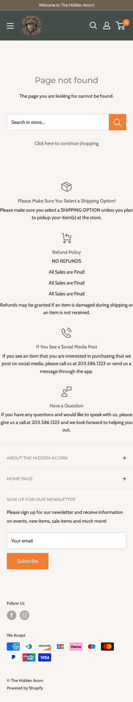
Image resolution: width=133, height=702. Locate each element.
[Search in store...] (117, 122)
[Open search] (93, 25)
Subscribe (27, 561)
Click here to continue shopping (66, 143)
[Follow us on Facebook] (11, 615)
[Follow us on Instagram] (24, 615)
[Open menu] (10, 26)
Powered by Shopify (25, 687)
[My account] (106, 25)
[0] (120, 25)
